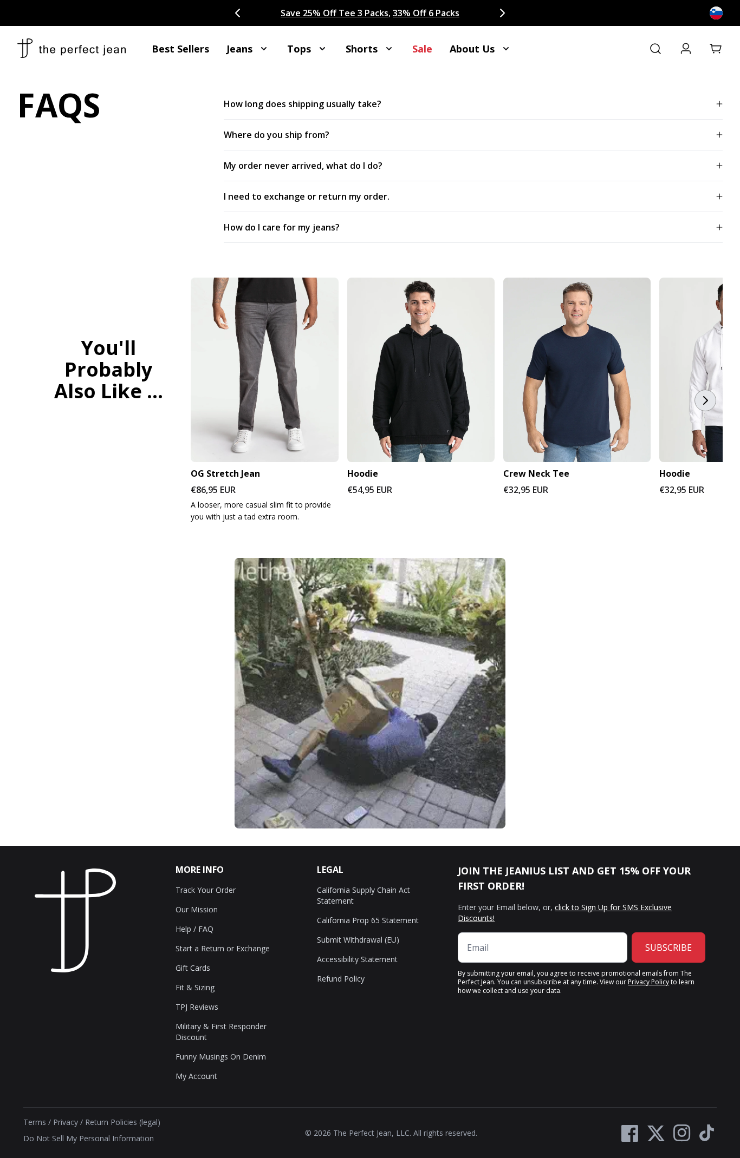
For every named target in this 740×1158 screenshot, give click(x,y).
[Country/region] (716, 13)
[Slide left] (35, 400)
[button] (716, 48)
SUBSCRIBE (668, 947)
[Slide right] (705, 400)
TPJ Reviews (197, 1007)
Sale (422, 48)
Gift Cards (193, 968)
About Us (472, 48)
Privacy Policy (648, 981)
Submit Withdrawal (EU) (358, 940)
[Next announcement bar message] (502, 12)
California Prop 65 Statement (368, 920)
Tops (299, 48)
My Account (196, 1076)
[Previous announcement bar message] (237, 12)
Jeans (239, 48)
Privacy (65, 1122)
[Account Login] (686, 48)
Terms (34, 1122)
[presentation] (370, 400)
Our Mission (197, 909)
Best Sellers (180, 48)
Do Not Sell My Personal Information (88, 1138)
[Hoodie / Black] (421, 370)
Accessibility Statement (357, 959)
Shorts (362, 48)
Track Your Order (206, 890)
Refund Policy (341, 978)
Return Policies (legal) (122, 1122)
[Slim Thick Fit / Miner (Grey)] (264, 370)
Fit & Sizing (195, 987)
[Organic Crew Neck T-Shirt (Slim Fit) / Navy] (577, 370)
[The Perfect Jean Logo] (71, 48)
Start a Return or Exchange (223, 948)
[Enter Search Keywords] (655, 48)
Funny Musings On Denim (221, 1056)
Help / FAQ (194, 929)
